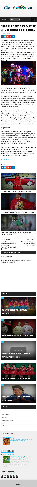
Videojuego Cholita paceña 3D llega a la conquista (16, 191)
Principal (5, 20)
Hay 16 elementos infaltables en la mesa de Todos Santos (21, 440)
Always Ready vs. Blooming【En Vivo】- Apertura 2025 (20, 457)
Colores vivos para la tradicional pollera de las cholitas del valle (16, 234)
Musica (4, 423)
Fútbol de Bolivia (9, 455)
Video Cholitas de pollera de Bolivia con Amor (17, 335)
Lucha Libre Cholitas (7, 420)
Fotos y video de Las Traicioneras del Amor (16, 379)
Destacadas (5, 412)
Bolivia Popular (8, 437)
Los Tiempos (5, 159)
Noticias (4, 426)
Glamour (4, 164)
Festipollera (5, 414)
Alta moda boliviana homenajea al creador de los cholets (18, 212)
